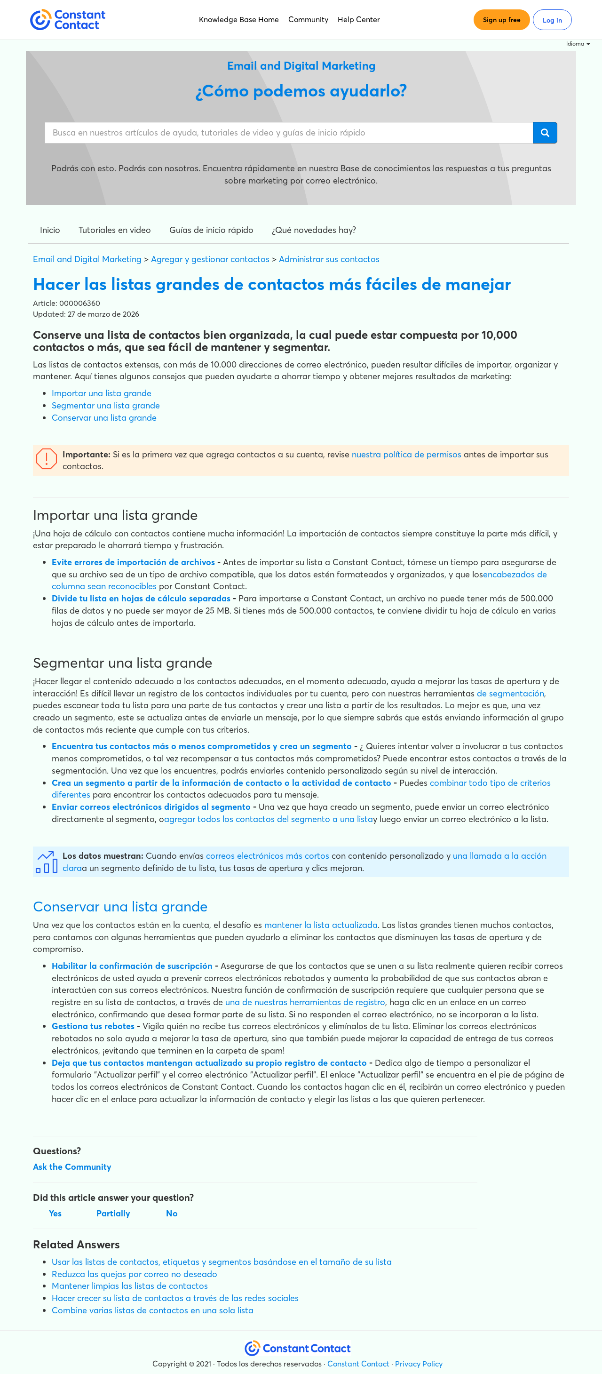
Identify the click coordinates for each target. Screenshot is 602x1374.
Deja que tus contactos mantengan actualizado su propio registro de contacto (209, 1062)
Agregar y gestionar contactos (210, 259)
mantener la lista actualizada (321, 924)
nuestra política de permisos (406, 454)
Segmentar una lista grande (106, 405)
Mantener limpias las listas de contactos (130, 1285)
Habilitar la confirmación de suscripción (132, 965)
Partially (113, 1213)
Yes (55, 1213)
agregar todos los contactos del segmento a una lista (268, 819)
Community (308, 19)
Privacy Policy (419, 1363)
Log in (552, 20)
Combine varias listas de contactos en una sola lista (152, 1310)
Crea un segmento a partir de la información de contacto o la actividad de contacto (221, 782)
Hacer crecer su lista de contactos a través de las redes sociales (175, 1298)
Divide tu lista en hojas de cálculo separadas (141, 598)
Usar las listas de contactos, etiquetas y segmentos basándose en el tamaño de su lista (222, 1261)
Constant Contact (358, 1363)
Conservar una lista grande (104, 417)
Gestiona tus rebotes (93, 1026)
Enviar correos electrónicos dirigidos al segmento (151, 806)
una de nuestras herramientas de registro (305, 1002)
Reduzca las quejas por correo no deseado (134, 1274)
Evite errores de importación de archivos (133, 562)
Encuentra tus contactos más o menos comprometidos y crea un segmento (203, 746)
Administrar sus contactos (329, 259)
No (172, 1213)
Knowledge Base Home (239, 19)
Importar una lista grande (101, 393)
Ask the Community (72, 1166)
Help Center (359, 19)
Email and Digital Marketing (87, 259)
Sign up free (502, 20)
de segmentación (510, 693)
